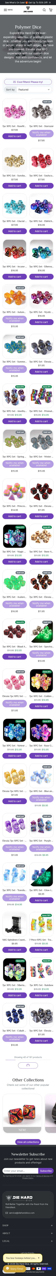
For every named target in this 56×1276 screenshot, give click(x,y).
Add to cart (14, 136)
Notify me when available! (41, 133)
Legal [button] (6, 1241)
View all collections (28, 1141)
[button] (8, 10)
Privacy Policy (27, 1178)
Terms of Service (43, 1176)
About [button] (6, 1233)
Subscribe (46, 1170)
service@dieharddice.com (21, 1213)
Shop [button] (5, 1225)
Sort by (10, 89)
